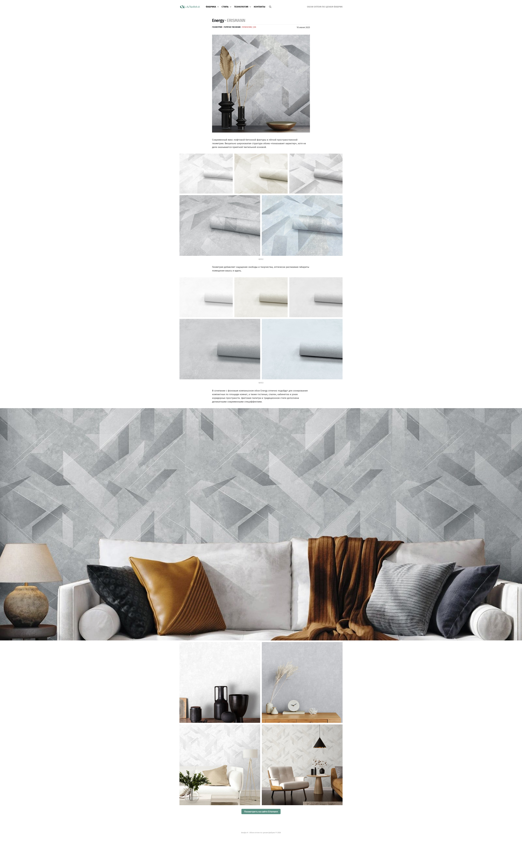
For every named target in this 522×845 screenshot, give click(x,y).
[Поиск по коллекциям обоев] (270, 7)
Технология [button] (241, 6)
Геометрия (217, 27)
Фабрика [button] (211, 6)
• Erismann (235, 20)
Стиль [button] (225, 6)
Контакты (259, 6)
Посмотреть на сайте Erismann (261, 811)
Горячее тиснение (232, 27)
